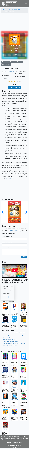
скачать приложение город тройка (11, 350)
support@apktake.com (10, 178)
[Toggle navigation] (26, 3)
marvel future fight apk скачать (10, 341)
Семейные (19, 61)
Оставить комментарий (14, 87)
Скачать (14, 54)
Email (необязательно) (7, 242)
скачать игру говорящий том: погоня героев (14, 335)
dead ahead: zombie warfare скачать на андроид (15, 343)
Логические (5, 61)
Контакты (14, 447)
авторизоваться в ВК (14, 230)
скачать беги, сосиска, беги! (10, 345)
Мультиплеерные (6, 64)
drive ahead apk (6, 337)
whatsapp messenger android (10, 339)
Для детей (12, 61)
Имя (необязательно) (7, 236)
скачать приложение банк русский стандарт (14, 332)
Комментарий (5, 248)
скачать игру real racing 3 (9, 348)
